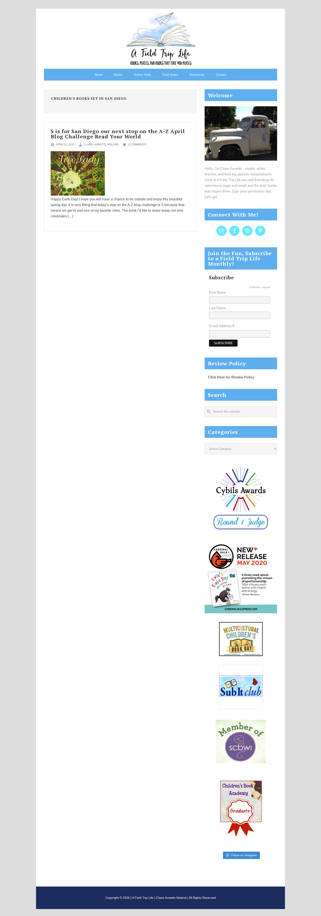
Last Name (217, 308)
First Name (217, 292)
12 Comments (137, 144)
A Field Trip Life (160, 38)
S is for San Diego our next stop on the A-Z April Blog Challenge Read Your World (118, 134)
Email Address (221, 326)
